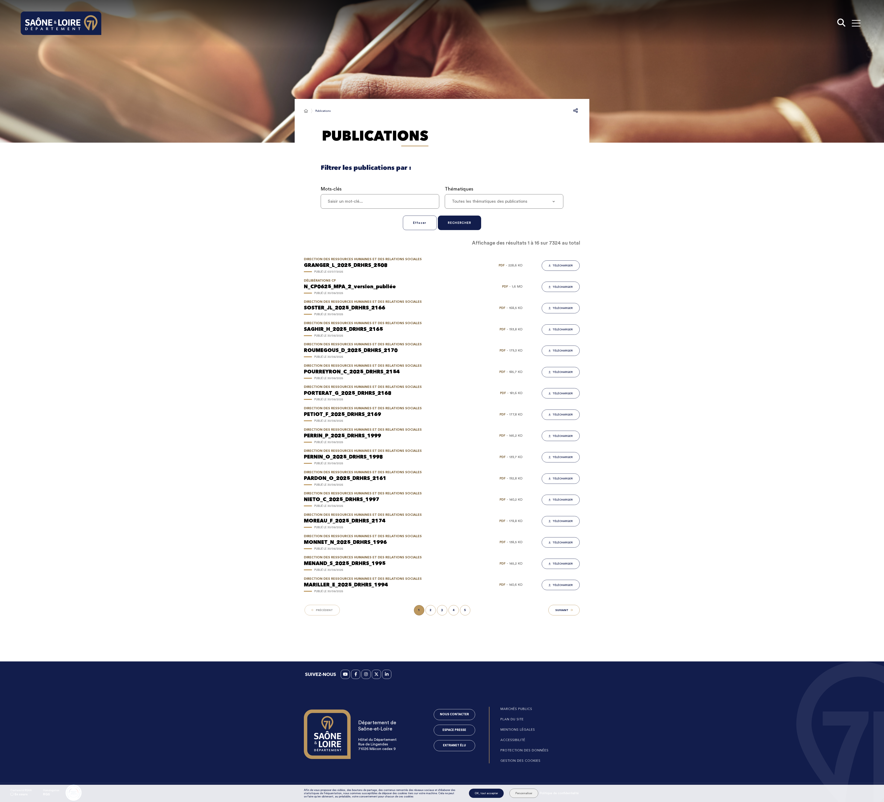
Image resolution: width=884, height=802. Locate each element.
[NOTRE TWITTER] (376, 674)
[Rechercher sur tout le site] (841, 23)
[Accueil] (306, 111)
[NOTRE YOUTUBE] (345, 674)
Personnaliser (523, 793)
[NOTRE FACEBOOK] (355, 674)
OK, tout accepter (486, 793)
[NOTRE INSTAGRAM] (366, 674)
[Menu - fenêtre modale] (856, 23)
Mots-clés (331, 189)
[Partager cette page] (575, 110)
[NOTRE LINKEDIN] (386, 674)
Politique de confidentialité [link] (559, 793)
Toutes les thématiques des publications (489, 201)
